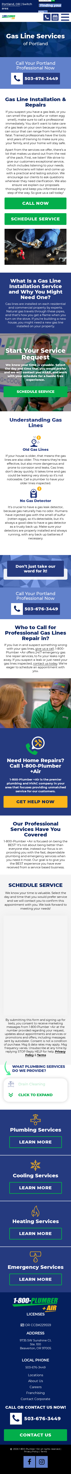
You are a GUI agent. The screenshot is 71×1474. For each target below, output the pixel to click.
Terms (41, 1055)
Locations (35, 1375)
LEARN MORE (35, 1142)
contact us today (45, 663)
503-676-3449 (35, 1367)
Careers (36, 1387)
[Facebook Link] (29, 1462)
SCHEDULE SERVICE (35, 219)
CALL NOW (35, 203)
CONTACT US (35, 1435)
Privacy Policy (31, 1451)
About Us (35, 1381)
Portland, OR (11, 4)
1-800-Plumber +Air (41, 768)
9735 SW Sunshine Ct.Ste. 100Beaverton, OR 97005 (35, 1344)
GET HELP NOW (35, 801)
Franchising (35, 1393)
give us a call (44, 648)
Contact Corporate (35, 1399)
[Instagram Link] (42, 1462)
